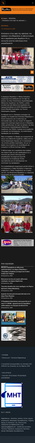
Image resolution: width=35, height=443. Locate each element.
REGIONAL (12, 18)
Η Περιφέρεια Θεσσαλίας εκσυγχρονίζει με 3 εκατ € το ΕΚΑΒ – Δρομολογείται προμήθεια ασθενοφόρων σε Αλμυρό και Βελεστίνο (16, 303)
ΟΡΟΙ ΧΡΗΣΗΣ (6, 373)
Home (5, 18)
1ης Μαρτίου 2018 (24, 366)
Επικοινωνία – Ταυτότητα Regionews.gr (14, 358)
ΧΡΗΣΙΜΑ (5, 355)
